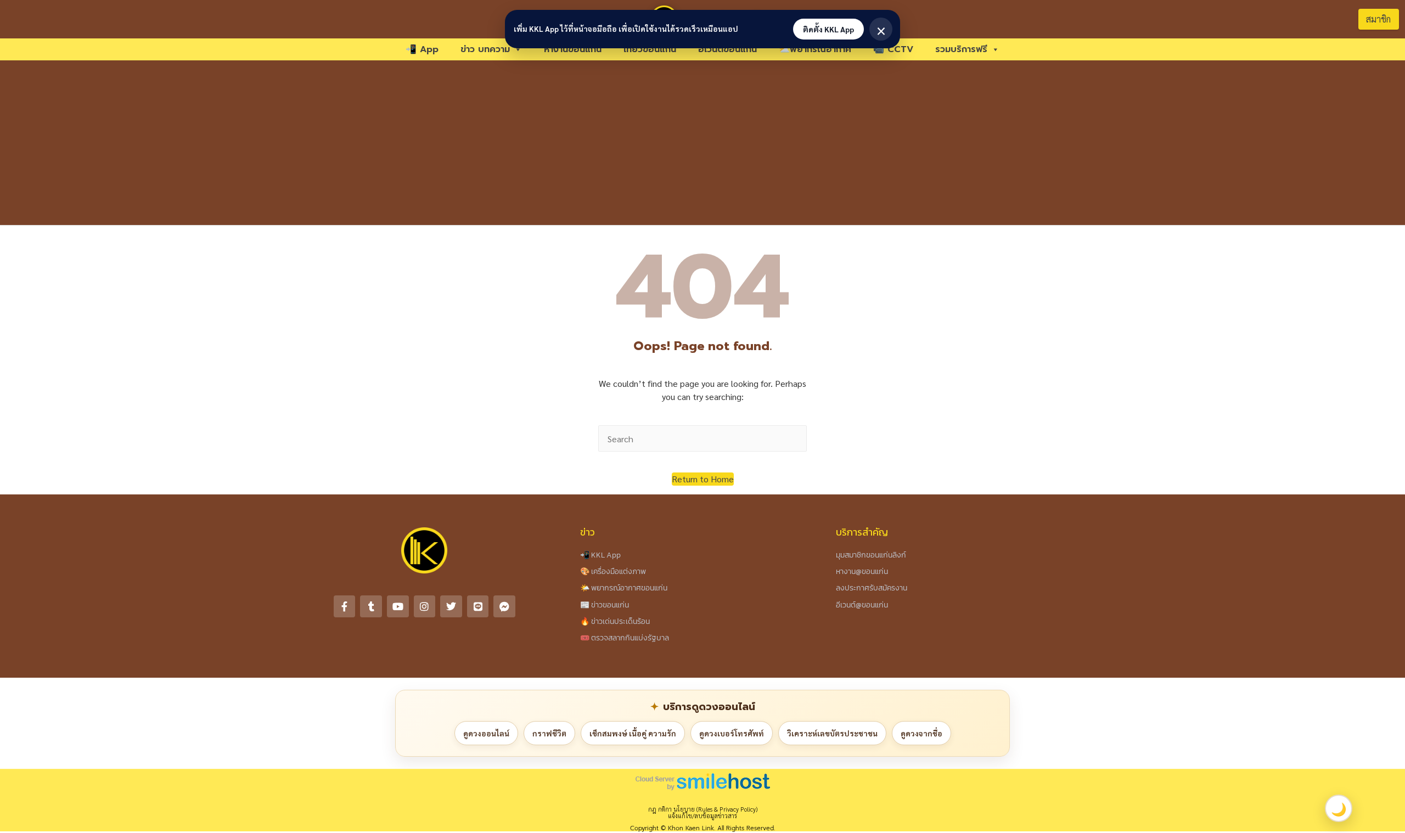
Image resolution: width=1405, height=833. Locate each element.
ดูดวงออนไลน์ (486, 733)
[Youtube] (398, 606)
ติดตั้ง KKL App (828, 29)
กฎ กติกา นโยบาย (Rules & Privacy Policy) (702, 809)
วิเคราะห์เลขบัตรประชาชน (832, 733)
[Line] (478, 606)
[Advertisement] (702, 142)
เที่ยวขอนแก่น (649, 49)
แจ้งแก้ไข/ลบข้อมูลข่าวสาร (702, 816)
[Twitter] (451, 606)
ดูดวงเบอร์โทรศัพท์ (731, 733)
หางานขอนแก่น (573, 49)
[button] (703, 479)
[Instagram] (425, 606)
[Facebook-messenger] (504, 606)
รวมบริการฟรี (961, 49)
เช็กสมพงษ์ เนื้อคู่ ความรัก (632, 733)
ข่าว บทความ (485, 49)
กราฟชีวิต (549, 733)
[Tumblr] (371, 606)
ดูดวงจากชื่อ (921, 733)
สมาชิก (1378, 19)
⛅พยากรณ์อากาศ (815, 49)
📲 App (422, 49)
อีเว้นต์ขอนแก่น (727, 49)
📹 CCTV (893, 49)
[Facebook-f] (345, 606)
